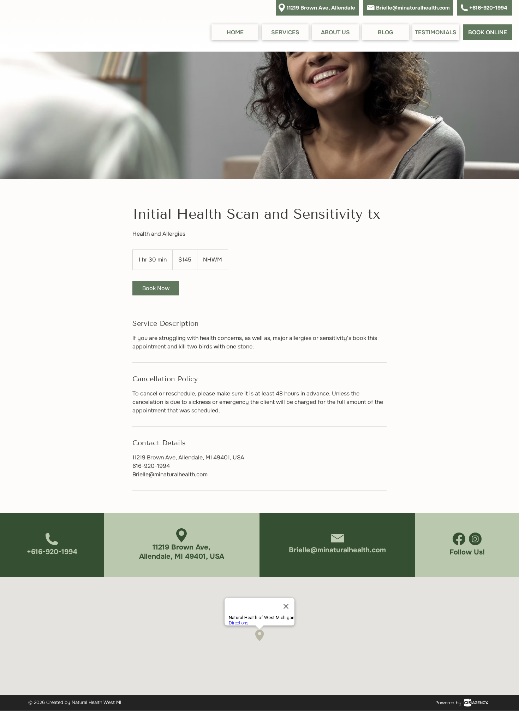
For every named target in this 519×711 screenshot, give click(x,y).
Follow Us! (467, 552)
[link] (155, 288)
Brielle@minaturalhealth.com (413, 7)
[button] (285, 32)
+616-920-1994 (488, 7)
